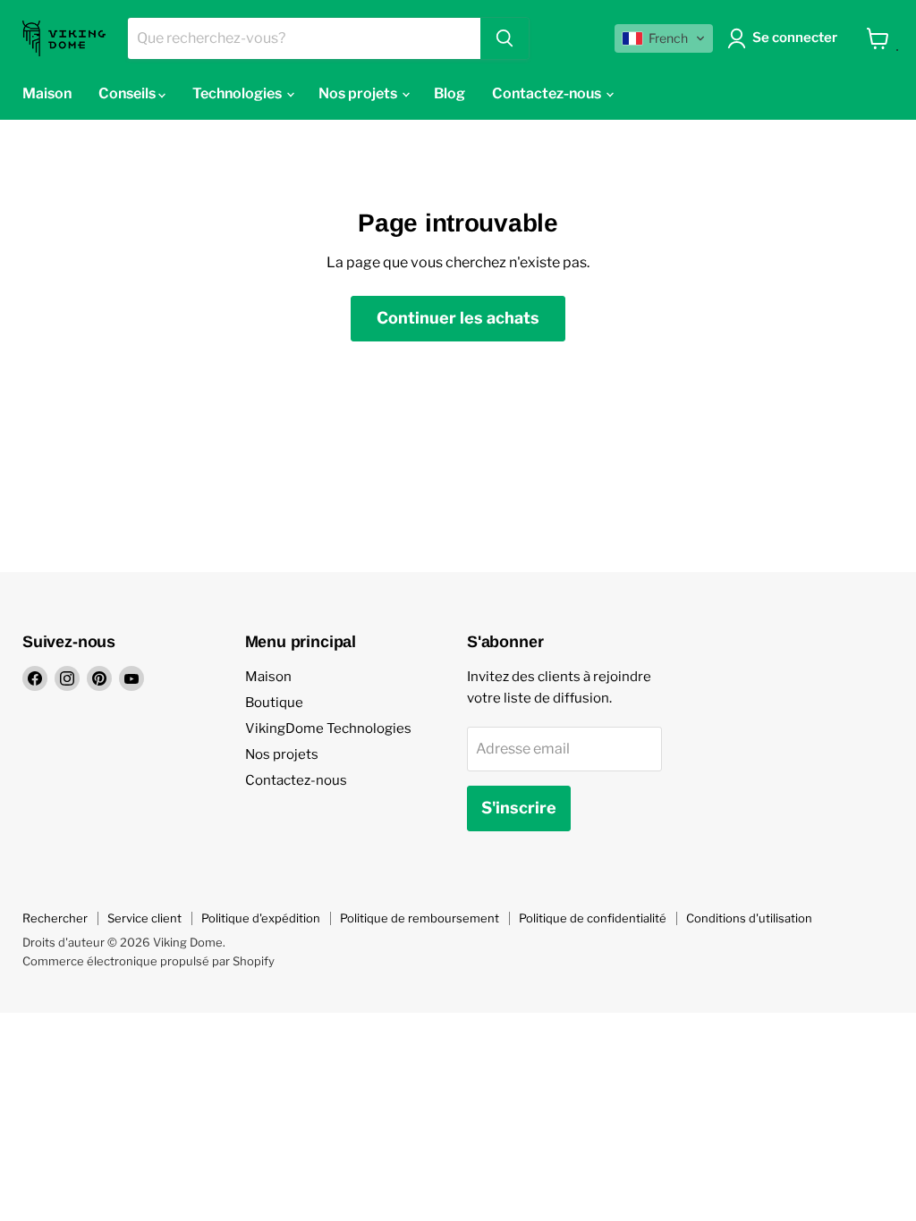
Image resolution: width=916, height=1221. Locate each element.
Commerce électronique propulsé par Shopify (148, 961)
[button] (664, 38)
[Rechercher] (504, 38)
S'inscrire (518, 807)
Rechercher (55, 918)
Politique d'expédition (260, 918)
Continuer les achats (458, 317)
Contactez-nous (296, 780)
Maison (268, 677)
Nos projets (281, 754)
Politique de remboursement (419, 918)
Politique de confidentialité (592, 918)
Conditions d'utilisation (749, 918)
